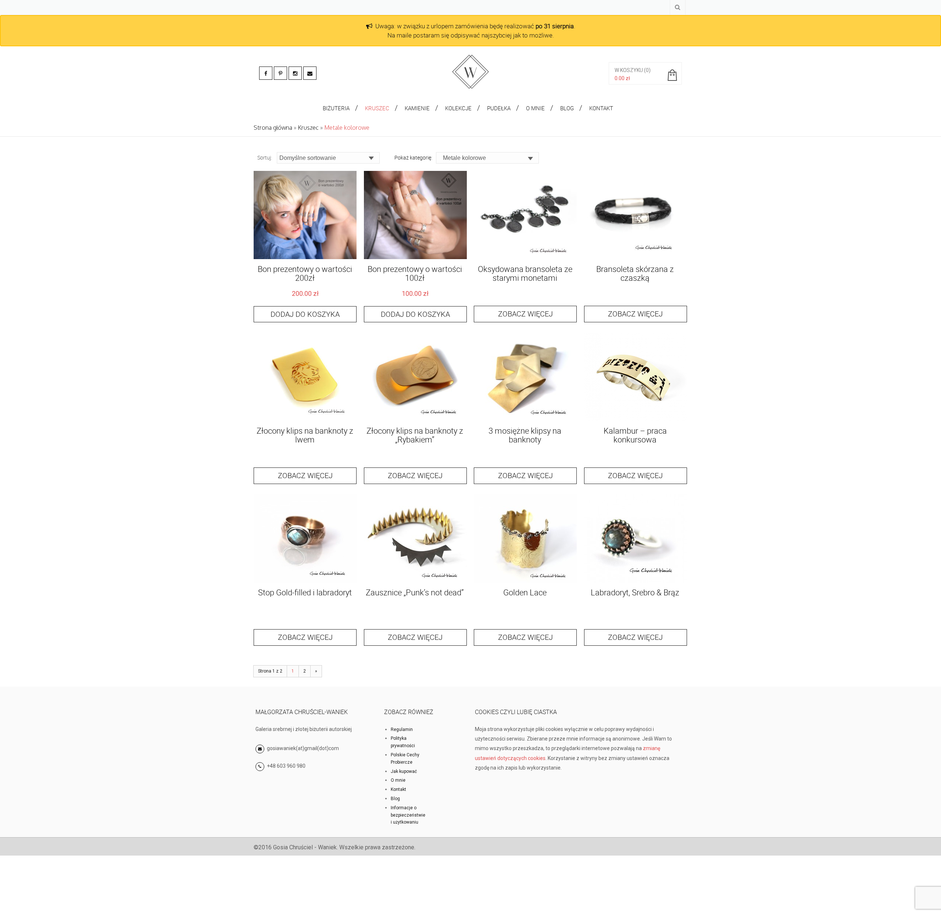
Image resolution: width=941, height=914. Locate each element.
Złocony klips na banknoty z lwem (305, 435)
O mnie (398, 780)
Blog (395, 798)
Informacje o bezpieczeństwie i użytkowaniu (408, 815)
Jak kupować (404, 771)
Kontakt (398, 789)
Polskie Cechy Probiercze (405, 758)
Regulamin (402, 729)
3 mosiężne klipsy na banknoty (525, 435)
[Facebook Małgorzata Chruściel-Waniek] (265, 73)
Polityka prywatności (403, 742)
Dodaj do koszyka (305, 314)
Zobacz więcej (525, 314)
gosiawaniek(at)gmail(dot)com (302, 748)
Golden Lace (525, 592)
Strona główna (273, 127)
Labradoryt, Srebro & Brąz (635, 592)
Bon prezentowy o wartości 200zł (305, 273)
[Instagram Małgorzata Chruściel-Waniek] (295, 73)
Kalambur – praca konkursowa (635, 435)
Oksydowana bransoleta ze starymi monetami (525, 273)
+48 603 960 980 (286, 766)
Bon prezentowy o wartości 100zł (415, 273)
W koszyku (629, 70)
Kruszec (308, 127)
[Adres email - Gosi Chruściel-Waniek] (309, 73)
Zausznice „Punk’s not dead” (415, 592)
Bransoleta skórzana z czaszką (635, 273)
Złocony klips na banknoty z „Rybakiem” (414, 435)
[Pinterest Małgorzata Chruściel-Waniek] (280, 73)
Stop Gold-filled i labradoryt (305, 592)
